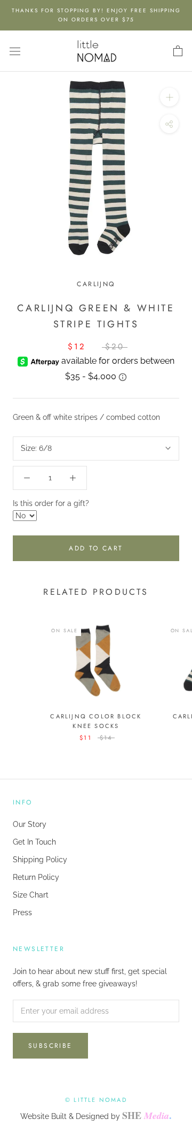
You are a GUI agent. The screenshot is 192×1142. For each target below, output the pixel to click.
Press (22, 912)
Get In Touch (34, 842)
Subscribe (50, 1046)
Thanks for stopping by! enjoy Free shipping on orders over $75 (96, 15)
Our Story (29, 824)
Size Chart (31, 895)
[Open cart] (177, 51)
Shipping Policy (40, 859)
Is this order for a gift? (51, 503)
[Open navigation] (15, 51)
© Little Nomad (96, 1099)
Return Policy (36, 877)
